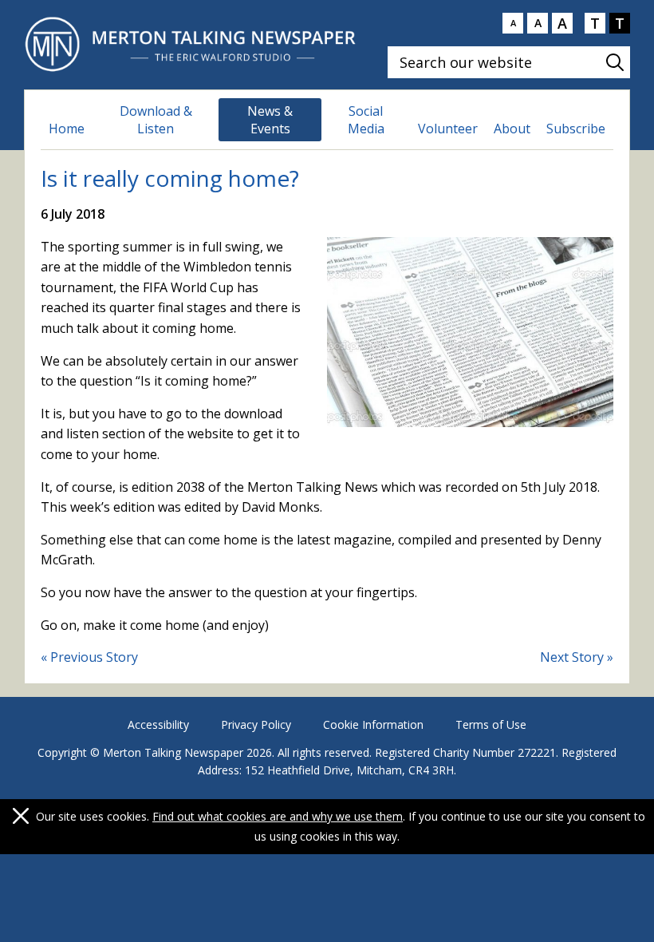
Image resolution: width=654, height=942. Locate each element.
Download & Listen (156, 119)
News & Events (270, 119)
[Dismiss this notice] (21, 816)
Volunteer (448, 128)
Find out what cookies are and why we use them (277, 816)
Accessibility (158, 724)
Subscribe (575, 128)
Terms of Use (490, 724)
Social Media (366, 119)
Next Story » (576, 657)
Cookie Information (373, 724)
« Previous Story (89, 657)
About (512, 128)
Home (67, 128)
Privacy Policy (256, 724)
